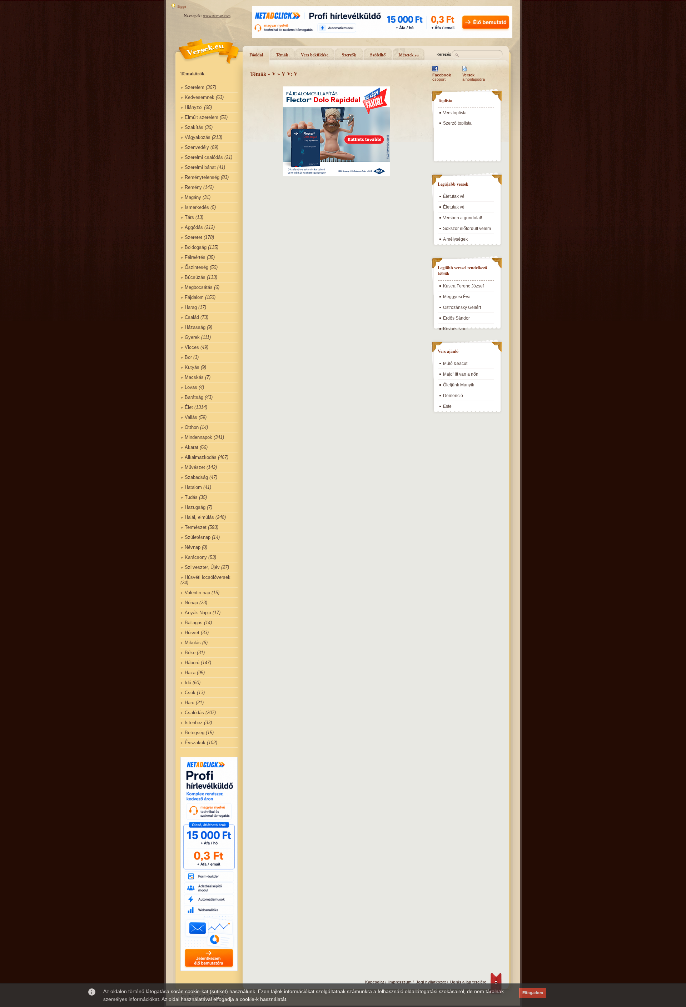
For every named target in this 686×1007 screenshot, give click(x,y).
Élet (189, 407)
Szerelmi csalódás (204, 157)
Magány (193, 197)
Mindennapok (198, 437)
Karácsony (196, 557)
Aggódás (194, 227)
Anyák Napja (198, 612)
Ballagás (194, 622)
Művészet (195, 467)
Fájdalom (194, 297)
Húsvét (192, 632)
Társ (189, 217)
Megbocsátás (199, 287)
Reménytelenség (202, 177)
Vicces (192, 347)
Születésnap (197, 537)
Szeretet (193, 237)
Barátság (194, 397)
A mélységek (455, 239)
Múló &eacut (455, 363)
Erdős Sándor (456, 318)
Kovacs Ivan (455, 328)
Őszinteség (196, 267)
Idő (188, 682)
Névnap (192, 547)
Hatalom (193, 487)
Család (192, 317)
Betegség (194, 732)
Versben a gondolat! (462, 217)
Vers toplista (455, 112)
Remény (193, 187)
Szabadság (196, 477)
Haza (190, 672)
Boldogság (196, 247)
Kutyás (192, 367)
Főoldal (256, 55)
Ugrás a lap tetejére (468, 982)
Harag (191, 307)
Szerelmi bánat (200, 167)
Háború (192, 662)
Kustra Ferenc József (463, 286)
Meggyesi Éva (457, 296)
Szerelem (194, 87)
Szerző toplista (457, 123)
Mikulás (193, 642)
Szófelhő (378, 55)
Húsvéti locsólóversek (207, 577)
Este (447, 406)
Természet (196, 527)
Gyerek (192, 337)
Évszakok (195, 742)
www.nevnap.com (216, 15)
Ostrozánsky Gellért (462, 307)
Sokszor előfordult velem (467, 228)
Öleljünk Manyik (458, 384)
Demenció (453, 395)
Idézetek (408, 55)
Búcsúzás (195, 277)
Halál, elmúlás (199, 517)
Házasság (195, 327)
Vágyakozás (197, 137)
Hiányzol (194, 107)
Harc (189, 702)
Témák (282, 55)
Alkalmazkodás (201, 457)
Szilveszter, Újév (202, 567)
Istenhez (194, 722)
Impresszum (400, 982)
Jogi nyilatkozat (431, 982)
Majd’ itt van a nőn (460, 374)
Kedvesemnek (199, 97)
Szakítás (194, 127)
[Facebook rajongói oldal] (435, 71)
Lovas (191, 387)
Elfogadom (532, 993)
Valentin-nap (197, 592)
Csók (190, 692)
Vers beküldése (314, 55)
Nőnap (191, 602)
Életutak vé (453, 196)
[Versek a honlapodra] (464, 71)
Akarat (191, 447)
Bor (188, 357)
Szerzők (349, 55)
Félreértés (195, 257)
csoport (441, 77)
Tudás (191, 497)
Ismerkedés (197, 207)
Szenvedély (197, 147)
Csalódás (194, 712)
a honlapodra (473, 77)
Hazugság (195, 507)
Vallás (191, 417)
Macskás (194, 377)
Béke (190, 652)
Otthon (192, 427)
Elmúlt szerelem (201, 117)
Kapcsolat (374, 982)
